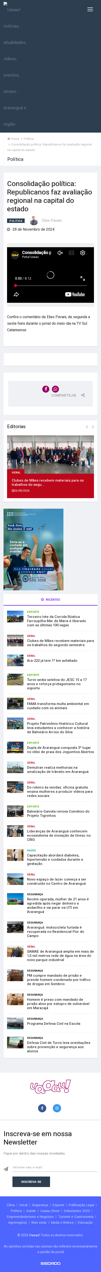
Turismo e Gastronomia (75, 1217)
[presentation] (87, 427)
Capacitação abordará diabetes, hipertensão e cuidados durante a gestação (55, 859)
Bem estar (39, 1222)
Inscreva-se (31, 1182)
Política (15, 221)
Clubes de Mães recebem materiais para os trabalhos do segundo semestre (60, 643)
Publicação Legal (81, 1205)
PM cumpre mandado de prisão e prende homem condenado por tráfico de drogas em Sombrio (58, 980)
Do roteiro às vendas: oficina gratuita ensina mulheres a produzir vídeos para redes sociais (60, 791)
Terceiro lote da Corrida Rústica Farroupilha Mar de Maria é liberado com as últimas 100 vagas (56, 621)
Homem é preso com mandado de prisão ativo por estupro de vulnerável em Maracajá (58, 1004)
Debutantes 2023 (77, 1211)
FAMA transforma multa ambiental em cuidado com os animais (58, 706)
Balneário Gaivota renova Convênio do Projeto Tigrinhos (58, 813)
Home (14, 139)
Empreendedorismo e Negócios (30, 1217)
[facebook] (43, 1108)
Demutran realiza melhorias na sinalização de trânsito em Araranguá (58, 769)
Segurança (35, 894)
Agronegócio (17, 1222)
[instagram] (58, 1108)
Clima (11, 1205)
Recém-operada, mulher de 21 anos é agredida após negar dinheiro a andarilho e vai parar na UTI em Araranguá (58, 905)
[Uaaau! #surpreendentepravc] (15, 66)
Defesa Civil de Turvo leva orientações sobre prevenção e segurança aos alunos (58, 1047)
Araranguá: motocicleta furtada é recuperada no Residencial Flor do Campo (55, 931)
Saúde (31, 851)
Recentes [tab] (52, 599)
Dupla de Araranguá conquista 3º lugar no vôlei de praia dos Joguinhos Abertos (60, 749)
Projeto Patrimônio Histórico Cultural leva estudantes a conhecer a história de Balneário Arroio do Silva (58, 728)
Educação (85, 1222)
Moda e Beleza (62, 1222)
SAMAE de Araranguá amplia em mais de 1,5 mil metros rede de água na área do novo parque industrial (60, 955)
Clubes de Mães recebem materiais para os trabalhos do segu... (48, 482)
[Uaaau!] (50, 1086)
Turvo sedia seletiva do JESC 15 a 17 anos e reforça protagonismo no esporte (57, 684)
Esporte (33, 612)
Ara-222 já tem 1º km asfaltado (52, 660)
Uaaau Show (49, 1211)
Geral (16, 472)
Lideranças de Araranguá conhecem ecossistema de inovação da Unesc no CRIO (59, 835)
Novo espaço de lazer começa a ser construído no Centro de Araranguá (56, 881)
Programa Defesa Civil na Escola (53, 1023)
